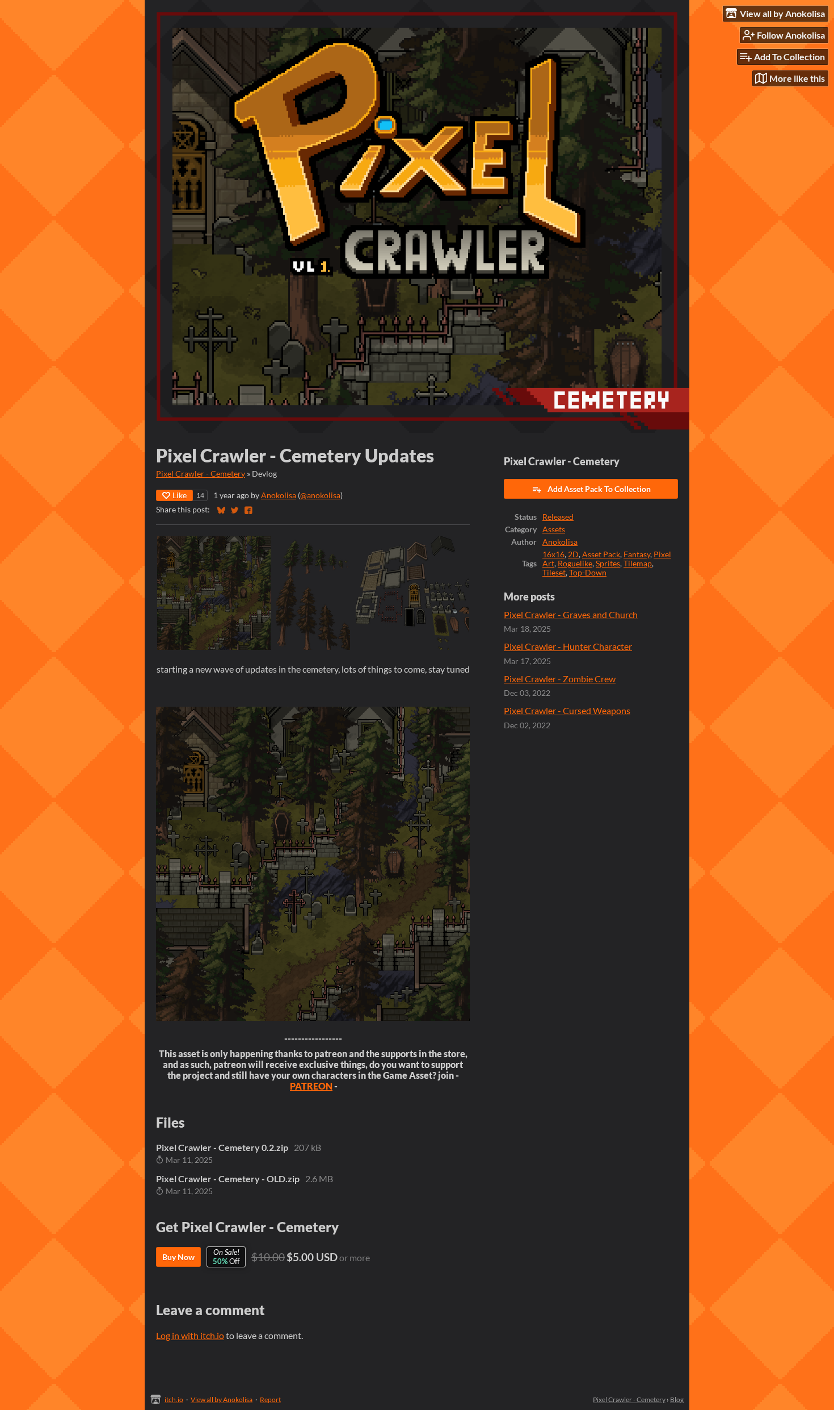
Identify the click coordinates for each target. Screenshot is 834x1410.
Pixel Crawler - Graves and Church (571, 614)
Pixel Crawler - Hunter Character (568, 646)
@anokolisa (320, 495)
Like (179, 495)
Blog (677, 1399)
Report (270, 1399)
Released (558, 517)
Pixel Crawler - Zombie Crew (560, 678)
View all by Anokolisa (221, 1399)
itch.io (174, 1399)
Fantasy (637, 554)
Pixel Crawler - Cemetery (200, 473)
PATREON (311, 1086)
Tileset (554, 572)
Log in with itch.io (190, 1335)
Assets (553, 529)
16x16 (553, 554)
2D (573, 554)
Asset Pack (601, 554)
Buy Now (178, 1257)
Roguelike (575, 563)
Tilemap (638, 563)
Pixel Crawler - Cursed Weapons (567, 710)
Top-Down (587, 572)
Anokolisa (278, 495)
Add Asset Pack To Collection (599, 489)
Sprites (608, 563)
